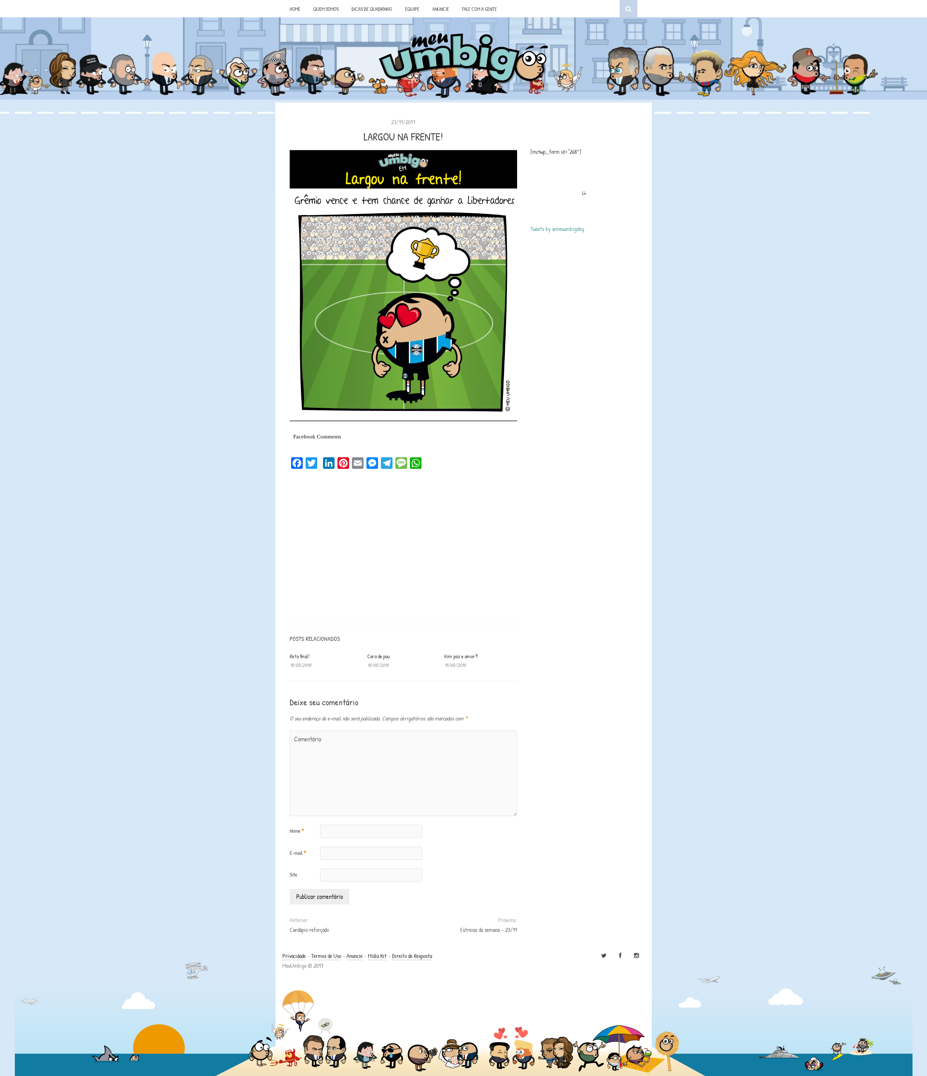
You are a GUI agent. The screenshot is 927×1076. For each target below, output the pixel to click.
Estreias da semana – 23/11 (488, 930)
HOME (295, 8)
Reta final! (300, 656)
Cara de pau (378, 656)
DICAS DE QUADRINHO (372, 8)
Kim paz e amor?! (461, 656)
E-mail (298, 853)
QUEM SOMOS (326, 8)
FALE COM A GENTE (479, 8)
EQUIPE (412, 8)
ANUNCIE (440, 8)
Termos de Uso (326, 956)
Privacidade (294, 956)
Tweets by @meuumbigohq (557, 229)
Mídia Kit (377, 956)
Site (293, 874)
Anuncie (354, 956)
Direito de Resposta (412, 956)
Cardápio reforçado (309, 930)
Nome (297, 831)
